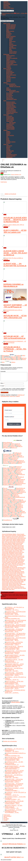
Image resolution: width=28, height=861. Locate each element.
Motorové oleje (10, 126)
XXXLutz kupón (21, 563)
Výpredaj (5, 227)
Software (8, 67)
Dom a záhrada (7, 68)
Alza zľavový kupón (7, 550)
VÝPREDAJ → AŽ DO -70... (12, 679)
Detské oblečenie (10, 27)
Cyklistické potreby (11, 111)
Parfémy (8, 32)
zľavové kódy (11, 587)
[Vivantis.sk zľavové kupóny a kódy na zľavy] (11, 508)
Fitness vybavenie (11, 109)
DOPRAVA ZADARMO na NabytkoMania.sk (13, 285)
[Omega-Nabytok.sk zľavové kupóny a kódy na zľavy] (7, 483)
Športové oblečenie (11, 103)
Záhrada (8, 81)
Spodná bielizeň (10, 28)
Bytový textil (9, 73)
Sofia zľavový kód (17, 544)
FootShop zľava (20, 541)
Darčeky (8, 132)
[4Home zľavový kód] (23, 359)
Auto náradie (12, 122)
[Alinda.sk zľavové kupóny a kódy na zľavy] (12, 484)
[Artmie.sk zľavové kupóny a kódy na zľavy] (5, 482)
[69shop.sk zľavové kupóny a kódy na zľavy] (18, 484)
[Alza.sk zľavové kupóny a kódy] (7, 453)
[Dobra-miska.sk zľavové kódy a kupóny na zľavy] (6, 468)
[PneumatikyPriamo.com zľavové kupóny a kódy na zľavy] (8, 503)
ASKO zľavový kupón (11, 538)
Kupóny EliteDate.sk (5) (16, 174)
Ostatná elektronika (11, 62)
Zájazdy (8, 147)
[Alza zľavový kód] (12, 355)
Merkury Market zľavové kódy (15, 543)
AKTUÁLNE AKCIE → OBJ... (12, 649)
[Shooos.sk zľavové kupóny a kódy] (5, 458)
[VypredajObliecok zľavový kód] (6, 358)
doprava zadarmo (19, 587)
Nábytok (8, 69)
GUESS (11, 44)
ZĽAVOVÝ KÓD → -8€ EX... (12, 640)
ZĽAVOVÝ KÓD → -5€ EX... (12, 688)
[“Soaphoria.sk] (22, 512)
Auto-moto (6, 114)
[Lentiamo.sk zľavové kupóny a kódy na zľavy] (21, 502)
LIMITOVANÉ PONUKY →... (12, 657)
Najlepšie (5, 1)
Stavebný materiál (11, 77)
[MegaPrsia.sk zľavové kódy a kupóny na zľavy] (6, 459)
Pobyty (8, 148)
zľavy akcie (11, 589)
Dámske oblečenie (11, 24)
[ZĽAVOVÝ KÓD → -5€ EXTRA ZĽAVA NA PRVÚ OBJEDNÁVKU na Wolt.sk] (15, 687)
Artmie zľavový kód (13, 583)
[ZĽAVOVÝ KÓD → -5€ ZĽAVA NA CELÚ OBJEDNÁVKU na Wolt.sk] (15, 630)
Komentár (3, 371)
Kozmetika (9, 33)
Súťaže (5, 817)
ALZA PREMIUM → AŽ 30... (12, 812)
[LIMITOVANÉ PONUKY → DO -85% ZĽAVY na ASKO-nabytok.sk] (15, 656)
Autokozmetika (10, 118)
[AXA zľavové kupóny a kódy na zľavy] (7, 455)
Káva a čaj (9, 152)
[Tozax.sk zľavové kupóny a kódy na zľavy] (5, 505)
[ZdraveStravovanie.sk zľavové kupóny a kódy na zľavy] (19, 483)
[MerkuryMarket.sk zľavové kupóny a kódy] (7, 442)
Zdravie (5, 82)
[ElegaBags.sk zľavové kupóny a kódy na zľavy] (6, 502)
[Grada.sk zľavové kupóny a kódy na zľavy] (18, 503)
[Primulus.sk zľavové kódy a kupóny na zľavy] (18, 466)
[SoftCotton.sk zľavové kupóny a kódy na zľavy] (20, 477)
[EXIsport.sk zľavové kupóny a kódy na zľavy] (11, 498)
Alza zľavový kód (17, 554)
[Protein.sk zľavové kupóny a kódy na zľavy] (11, 470)
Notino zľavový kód (19, 549)
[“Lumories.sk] (18, 510)
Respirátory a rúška (14, 91)
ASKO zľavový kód (19, 545)
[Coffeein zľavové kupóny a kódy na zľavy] (13, 456)
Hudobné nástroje (10, 141)
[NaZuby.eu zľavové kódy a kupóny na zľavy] (18, 473)
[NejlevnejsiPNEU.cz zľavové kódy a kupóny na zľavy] (8, 471)
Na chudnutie (9, 93)
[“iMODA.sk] (21, 516)
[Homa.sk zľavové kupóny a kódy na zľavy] (12, 506)
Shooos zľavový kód (14, 584)
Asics (10, 40)
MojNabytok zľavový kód (15, 552)
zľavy (11, 588)
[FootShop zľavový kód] (18, 355)
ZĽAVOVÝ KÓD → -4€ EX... (12, 614)
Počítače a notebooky (11, 58)
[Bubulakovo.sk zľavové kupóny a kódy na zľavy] (6, 475)
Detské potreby (10, 108)
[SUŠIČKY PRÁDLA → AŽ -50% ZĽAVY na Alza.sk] (15, 806)
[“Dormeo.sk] (18, 514)
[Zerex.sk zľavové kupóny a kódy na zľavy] (5, 508)
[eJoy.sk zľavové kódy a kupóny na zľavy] (11, 466)
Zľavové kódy (6, 4)
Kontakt (5, 820)
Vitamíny (8, 89)
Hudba (8, 140)
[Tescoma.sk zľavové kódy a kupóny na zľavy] (5, 463)
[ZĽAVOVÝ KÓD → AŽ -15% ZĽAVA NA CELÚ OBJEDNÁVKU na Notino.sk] (15, 621)
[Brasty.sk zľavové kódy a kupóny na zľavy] (5, 462)
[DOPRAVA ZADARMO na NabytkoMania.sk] (15, 280)
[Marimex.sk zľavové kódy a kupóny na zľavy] (13, 459)
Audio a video (9, 63)
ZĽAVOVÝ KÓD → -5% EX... (12, 653)
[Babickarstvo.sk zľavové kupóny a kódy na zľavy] (16, 468)
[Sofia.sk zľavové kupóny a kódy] (12, 445)
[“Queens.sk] (11, 514)
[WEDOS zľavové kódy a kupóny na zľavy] (19, 463)
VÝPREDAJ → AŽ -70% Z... (12, 610)
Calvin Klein (12, 41)
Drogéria (8, 35)
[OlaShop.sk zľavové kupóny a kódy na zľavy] (19, 507)
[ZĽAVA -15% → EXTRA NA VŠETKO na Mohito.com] (15, 691)
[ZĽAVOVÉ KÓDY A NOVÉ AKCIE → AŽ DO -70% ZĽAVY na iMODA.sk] (15, 246)
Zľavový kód (6, 260)
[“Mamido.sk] (11, 511)
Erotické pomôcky (10, 156)
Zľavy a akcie (6, 7)
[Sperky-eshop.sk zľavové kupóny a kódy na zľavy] (20, 469)
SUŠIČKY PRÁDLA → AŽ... (12, 808)
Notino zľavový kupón (11, 558)
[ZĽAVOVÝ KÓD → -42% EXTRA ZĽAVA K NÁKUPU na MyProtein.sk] (15, 674)
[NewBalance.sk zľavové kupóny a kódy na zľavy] (14, 501)
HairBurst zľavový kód (15, 578)
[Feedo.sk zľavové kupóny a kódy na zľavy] (5, 480)
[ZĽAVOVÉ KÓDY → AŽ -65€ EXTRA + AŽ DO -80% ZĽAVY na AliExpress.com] (15, 634)
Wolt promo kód (22, 538)
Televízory (8, 57)
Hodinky (8, 66)
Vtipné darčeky (10, 135)
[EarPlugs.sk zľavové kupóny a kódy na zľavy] (5, 506)
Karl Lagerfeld (12, 45)
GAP (10, 42)
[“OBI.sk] (17, 511)
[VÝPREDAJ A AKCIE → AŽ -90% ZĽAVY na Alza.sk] (15, 661)
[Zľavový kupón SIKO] (2, 362)
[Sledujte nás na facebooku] (9, 741)
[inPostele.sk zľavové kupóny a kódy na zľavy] (14, 494)
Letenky (8, 149)
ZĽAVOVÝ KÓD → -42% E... (12, 675)
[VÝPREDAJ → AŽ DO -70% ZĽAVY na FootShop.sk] (15, 793)
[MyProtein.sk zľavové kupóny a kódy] (6, 447)
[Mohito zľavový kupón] (14, 359)
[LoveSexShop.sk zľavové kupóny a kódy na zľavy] (7, 493)
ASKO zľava (8, 563)
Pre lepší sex (9, 95)
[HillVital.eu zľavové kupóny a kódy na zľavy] (10, 489)
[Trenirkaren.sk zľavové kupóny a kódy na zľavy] (21, 492)
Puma (10, 50)
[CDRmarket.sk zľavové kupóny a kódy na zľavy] (6, 492)
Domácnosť (9, 71)
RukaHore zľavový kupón (15, 553)
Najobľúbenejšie (5, 396)
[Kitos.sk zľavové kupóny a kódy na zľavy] (4, 489)
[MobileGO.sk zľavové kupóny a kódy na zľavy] (6, 477)
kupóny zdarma (6, 588)
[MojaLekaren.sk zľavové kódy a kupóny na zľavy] (19, 460)
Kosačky (8, 80)
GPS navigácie (10, 120)
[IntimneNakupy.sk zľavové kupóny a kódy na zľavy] (17, 493)
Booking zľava (21, 567)
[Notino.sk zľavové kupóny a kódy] (5, 446)
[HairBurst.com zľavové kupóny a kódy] (17, 453)
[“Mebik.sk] (14, 515)
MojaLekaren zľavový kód (8, 579)
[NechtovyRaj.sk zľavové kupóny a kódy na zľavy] (18, 482)
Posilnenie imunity (11, 90)
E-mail (3, 385)
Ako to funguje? (7, 816)
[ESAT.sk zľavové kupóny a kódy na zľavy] (4, 469)
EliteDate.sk (21, 395)
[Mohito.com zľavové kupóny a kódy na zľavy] (13, 447)
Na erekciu (9, 96)
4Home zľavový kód (7, 539)
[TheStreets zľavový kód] (8, 359)
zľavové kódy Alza (6, 547)
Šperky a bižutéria (11, 36)
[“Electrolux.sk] (14, 516)
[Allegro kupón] (18, 356)
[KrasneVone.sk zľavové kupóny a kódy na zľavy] (14, 490)
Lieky (7, 87)
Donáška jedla (10, 150)
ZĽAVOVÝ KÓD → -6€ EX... (12, 627)
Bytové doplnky (10, 72)
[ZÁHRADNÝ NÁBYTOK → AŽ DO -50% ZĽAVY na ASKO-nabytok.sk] (15, 665)
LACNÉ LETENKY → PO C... (12, 803)
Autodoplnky (9, 125)
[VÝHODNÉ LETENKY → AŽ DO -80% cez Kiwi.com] (15, 798)
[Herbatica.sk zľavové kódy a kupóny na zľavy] (21, 474)
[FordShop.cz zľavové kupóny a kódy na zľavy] (6, 501)
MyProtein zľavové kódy (15, 570)
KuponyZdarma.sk (5, 822)
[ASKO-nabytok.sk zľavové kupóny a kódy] (15, 443)
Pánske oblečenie (11, 26)
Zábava (5, 130)
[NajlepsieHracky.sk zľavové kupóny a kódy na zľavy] (7, 497)
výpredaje (4, 587)
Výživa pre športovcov (12, 112)
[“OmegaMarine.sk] (7, 520)
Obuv (7, 30)
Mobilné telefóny (10, 55)
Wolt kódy (4, 565)
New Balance (12, 48)
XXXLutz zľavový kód (9, 541)
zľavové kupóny (13, 585)
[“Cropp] (19, 515)
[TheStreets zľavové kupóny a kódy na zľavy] (6, 456)
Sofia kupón (15, 556)
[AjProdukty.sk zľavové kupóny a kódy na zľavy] (21, 479)
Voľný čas (5, 144)
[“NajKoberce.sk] (6, 515)
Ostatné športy (10, 113)
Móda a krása (6, 23)
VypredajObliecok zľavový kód (9, 567)
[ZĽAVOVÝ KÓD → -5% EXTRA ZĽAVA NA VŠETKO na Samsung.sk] (15, 652)
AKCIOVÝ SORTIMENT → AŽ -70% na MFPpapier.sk (15, 306)
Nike (10, 49)
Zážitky (8, 131)
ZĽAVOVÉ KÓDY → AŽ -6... (12, 636)
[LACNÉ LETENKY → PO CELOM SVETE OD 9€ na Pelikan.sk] (15, 802)
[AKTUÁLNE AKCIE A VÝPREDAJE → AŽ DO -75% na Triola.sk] (15, 342)
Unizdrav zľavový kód (7, 548)
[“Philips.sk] (5, 511)
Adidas (11, 39)
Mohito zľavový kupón (14, 575)
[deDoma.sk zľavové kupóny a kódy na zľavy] (20, 480)
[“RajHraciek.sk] (6, 512)
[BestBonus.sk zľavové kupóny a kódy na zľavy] (15, 496)
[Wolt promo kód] (2, 356)
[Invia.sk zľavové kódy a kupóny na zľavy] (12, 473)
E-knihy (8, 143)
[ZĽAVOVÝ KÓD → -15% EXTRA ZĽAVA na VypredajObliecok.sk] (15, 643)
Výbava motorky (10, 129)
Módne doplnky (10, 31)
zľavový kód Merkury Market (9, 534)
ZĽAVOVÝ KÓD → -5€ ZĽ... (12, 631)
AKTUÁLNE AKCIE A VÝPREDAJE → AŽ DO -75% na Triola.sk (14, 349)
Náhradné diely (10, 123)
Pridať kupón (6, 814)
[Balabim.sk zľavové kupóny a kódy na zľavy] (5, 484)
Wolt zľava (4, 543)
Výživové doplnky (10, 84)
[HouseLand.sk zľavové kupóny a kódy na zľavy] (6, 494)
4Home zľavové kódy (14, 559)
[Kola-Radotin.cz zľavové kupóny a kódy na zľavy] (18, 505)
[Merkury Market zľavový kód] (5, 355)
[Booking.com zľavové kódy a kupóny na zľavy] (19, 470)
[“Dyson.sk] (5, 514)
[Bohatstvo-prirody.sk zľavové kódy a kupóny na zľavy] (5, 466)
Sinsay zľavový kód (15, 581)
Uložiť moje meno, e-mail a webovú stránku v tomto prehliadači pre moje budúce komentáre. (13, 389)
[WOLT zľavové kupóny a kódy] (19, 454)
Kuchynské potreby (11, 75)
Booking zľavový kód (7, 554)
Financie (8, 78)
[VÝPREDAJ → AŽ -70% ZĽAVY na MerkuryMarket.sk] (15, 608)
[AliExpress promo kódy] (13, 356)
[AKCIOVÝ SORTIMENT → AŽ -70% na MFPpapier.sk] (15, 300)
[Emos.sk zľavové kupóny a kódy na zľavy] (10, 505)
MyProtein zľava (12, 557)
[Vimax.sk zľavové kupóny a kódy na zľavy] (22, 490)
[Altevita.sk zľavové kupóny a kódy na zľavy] (11, 488)
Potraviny (8, 153)
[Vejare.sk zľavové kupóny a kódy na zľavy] (5, 470)
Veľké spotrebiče (10, 60)
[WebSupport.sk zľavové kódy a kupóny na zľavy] (12, 462)
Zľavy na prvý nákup (8, 8)
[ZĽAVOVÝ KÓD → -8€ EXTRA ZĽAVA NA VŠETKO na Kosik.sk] (15, 639)
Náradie (8, 76)
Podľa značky (9, 37)
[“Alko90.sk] (15, 520)
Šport (4, 100)
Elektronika (6, 54)
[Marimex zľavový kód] (13, 358)
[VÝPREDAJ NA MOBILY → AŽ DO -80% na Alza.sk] (15, 789)
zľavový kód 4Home (7, 544)
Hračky (8, 134)
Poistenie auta (10, 117)
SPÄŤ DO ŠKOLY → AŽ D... (12, 684)
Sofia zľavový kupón (14, 568)
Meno (2, 383)
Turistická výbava (10, 105)
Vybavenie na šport (11, 107)
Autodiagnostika (10, 127)
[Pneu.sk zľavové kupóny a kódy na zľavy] (4, 488)
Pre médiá (6, 818)
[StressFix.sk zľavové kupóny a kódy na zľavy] (5, 490)
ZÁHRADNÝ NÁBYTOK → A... (13, 666)
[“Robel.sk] (5, 510)
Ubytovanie (9, 145)
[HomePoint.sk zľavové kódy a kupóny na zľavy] (13, 474)
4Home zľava (13, 566)
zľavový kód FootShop (10, 535)
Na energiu (9, 94)
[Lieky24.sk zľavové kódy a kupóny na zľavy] (12, 463)
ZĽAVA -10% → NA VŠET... (12, 671)
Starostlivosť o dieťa (11, 99)
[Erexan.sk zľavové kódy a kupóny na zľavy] (5, 474)
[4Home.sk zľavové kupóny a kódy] (18, 445)
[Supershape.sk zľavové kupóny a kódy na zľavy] (19, 489)
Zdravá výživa (9, 98)
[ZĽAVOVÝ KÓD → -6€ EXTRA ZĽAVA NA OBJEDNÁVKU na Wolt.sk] (1, 854)
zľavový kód (17, 588)
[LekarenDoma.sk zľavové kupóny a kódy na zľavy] (16, 478)
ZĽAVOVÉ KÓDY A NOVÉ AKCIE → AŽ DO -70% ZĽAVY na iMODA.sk (15, 253)
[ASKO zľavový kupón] (23, 355)
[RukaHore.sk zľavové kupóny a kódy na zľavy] (13, 479)
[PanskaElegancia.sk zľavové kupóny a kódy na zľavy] (19, 497)
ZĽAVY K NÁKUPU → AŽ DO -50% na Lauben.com (14, 231)
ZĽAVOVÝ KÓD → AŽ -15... (12, 623)
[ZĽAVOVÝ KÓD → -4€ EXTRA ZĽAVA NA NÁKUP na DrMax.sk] (15, 613)
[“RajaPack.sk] (6, 516)
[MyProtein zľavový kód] (23, 358)
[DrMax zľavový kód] (3, 359)
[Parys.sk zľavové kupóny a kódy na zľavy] (13, 477)
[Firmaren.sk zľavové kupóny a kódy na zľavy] (14, 475)
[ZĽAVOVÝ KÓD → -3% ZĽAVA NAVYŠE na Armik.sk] (15, 259)
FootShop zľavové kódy (12, 536)
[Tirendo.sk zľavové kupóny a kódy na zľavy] (14, 502)
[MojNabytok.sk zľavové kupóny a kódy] (17, 442)
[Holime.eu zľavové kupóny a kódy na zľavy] (5, 479)
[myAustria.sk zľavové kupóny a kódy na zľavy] (11, 469)
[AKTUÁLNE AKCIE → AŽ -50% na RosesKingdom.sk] (15, 332)
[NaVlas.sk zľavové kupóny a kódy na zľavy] (22, 501)
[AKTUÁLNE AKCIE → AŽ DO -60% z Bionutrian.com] (15, 311)
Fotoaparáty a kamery (11, 64)
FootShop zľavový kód (7, 545)
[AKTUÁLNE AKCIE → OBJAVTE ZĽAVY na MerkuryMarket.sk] (15, 647)
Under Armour (12, 53)
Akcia (2, 173)
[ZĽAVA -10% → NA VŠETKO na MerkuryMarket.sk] (15, 669)
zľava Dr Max (16, 550)
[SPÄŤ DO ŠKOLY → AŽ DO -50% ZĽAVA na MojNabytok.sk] (15, 682)
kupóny (19, 585)
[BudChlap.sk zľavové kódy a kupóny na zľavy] (21, 462)
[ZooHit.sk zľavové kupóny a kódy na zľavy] (5, 498)
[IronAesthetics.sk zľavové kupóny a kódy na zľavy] (18, 499)
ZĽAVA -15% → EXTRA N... (12, 692)
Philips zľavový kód (21, 579)
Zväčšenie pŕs (12, 85)
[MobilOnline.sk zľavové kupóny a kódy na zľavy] (6, 496)
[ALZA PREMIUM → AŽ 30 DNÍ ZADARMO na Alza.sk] (15, 811)
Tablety (8, 59)
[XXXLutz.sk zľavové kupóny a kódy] (5, 445)
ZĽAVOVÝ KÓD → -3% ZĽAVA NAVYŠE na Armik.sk (14, 265)
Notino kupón (5, 568)
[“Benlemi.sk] (11, 510)
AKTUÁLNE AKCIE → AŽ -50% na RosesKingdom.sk (14, 337)
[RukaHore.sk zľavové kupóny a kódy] (12, 446)
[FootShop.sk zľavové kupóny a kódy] (6, 443)
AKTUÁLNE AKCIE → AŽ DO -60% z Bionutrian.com (15, 317)
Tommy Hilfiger (13, 51)
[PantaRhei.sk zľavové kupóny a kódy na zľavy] (12, 480)
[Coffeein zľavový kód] (12, 362)
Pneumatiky (9, 116)
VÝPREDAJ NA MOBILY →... (12, 790)
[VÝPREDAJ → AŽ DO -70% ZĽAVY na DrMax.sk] (15, 678)
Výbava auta (9, 121)
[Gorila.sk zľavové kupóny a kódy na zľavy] (11, 482)
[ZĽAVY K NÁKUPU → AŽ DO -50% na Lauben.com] (15, 226)
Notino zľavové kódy (12, 562)
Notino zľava (9, 540)
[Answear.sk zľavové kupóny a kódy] (5, 454)
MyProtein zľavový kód (17, 547)
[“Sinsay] (22, 511)
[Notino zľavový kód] (18, 359)
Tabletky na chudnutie (14, 86)
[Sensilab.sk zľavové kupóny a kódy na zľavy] (19, 506)
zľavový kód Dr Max (13, 561)
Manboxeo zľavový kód (8, 571)
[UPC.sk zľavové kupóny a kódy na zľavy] (4, 507)
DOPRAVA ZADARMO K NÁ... (12, 618)
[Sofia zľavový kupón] (18, 358)
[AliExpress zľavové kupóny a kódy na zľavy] (17, 455)
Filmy (7, 138)
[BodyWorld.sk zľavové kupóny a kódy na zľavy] (11, 507)
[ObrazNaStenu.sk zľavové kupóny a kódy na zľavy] (20, 488)
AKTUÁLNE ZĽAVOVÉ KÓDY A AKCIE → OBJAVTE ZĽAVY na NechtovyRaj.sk (15, 220)
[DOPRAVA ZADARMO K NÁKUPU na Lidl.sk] (15, 617)
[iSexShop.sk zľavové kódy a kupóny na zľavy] (6, 473)
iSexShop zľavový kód (10, 574)
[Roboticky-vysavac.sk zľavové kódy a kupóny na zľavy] (8, 460)
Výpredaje (6, 5)
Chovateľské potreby (11, 154)
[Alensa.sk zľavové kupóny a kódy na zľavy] (14, 492)
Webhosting (9, 157)
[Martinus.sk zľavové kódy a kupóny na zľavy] (17, 471)
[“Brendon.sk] (14, 512)
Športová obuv (10, 104)
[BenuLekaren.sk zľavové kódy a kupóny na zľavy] (13, 458)
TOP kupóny (6, 3)
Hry (7, 136)
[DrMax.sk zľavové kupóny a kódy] (19, 446)
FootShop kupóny (6, 556)
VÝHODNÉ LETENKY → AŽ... (12, 799)
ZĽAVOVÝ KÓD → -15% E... (12, 644)
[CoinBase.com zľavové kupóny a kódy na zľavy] (6, 478)
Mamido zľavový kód (17, 580)
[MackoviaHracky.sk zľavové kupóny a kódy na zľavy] (7, 499)
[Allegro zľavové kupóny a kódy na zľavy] (21, 456)
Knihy (7, 139)
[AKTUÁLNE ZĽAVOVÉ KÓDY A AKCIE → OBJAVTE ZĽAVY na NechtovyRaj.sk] (15, 213)
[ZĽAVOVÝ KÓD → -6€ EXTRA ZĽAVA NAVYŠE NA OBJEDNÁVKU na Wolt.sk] (15, 626)
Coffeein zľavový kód (15, 576)
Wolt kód (14, 563)
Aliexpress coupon (9, 549)
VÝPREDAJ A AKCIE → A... (12, 662)
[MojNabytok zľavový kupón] (7, 362)
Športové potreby (10, 102)
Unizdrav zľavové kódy (11, 572)
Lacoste (11, 46)
